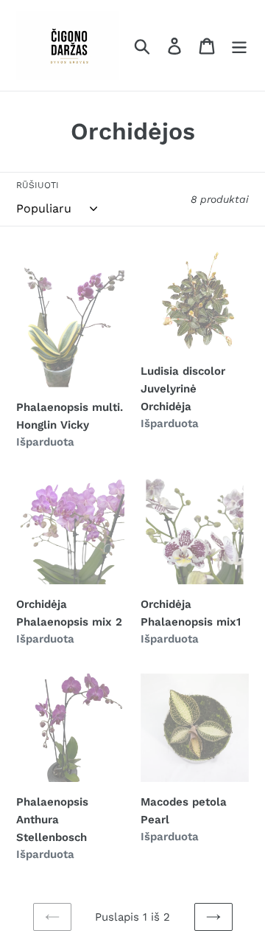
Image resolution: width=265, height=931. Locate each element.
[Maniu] (239, 45)
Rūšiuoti (37, 185)
